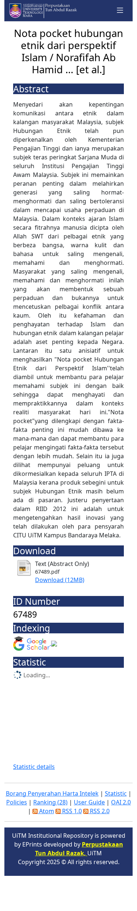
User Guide (89, 802)
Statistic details (34, 767)
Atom (46, 811)
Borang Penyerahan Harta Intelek (52, 793)
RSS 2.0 (99, 811)
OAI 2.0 (121, 802)
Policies (16, 802)
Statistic (116, 793)
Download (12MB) (59, 580)
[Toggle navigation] (120, 10)
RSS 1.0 (71, 811)
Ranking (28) (50, 802)
